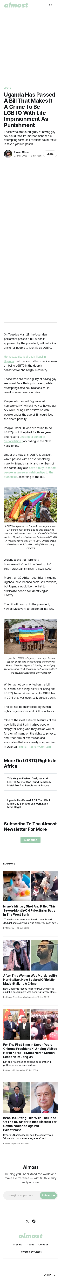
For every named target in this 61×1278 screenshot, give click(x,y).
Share (50, 153)
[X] (27, 1221)
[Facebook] (33, 1221)
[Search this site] (50, 5)
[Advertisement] (30, 47)
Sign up (17, 1244)
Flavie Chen (21, 152)
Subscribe (30, 840)
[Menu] (56, 5)
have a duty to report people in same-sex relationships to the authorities (30, 472)
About (30, 1244)
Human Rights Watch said (35, 746)
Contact (43, 1244)
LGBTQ (7, 87)
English (47, 1274)
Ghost (37, 1251)
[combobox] (50, 1275)
